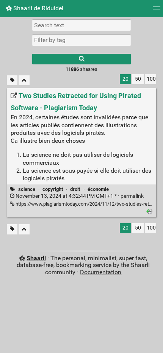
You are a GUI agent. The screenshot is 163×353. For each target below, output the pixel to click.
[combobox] (81, 40)
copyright (52, 189)
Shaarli (36, 258)
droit (75, 189)
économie (98, 189)
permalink (79, 196)
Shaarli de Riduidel (37, 8)
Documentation (100, 272)
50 (138, 79)
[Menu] (156, 10)
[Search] (81, 59)
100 (151, 79)
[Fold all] (24, 80)
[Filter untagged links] (12, 80)
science (26, 189)
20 (125, 79)
